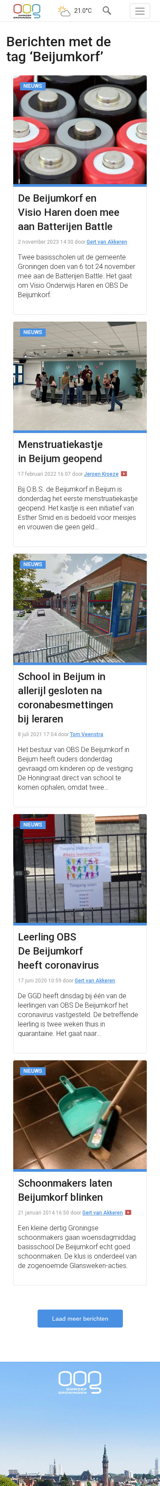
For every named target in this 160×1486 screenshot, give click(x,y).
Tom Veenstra (86, 734)
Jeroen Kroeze (101, 474)
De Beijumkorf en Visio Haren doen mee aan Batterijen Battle (68, 212)
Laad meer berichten (80, 1318)
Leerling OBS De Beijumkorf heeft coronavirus (58, 951)
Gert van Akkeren (107, 242)
